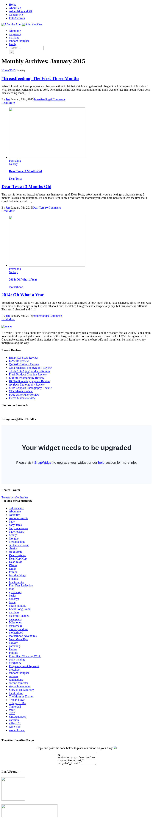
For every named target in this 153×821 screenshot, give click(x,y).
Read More (8, 102)
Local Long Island (20, 609)
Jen (8, 99)
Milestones (15, 622)
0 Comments (57, 99)
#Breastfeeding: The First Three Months (40, 78)
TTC (12, 713)
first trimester (16, 582)
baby (12, 521)
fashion (13, 572)
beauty (13, 535)
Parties (13, 649)
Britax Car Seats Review (23, 357)
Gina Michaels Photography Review (30, 367)
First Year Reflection (21, 585)
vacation (14, 720)
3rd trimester (16, 508)
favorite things (17, 575)
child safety (15, 551)
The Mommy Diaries (21, 696)
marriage (14, 612)
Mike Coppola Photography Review (30, 387)
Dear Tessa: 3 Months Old (25, 171)
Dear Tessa (15, 178)
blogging (14, 538)
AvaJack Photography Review (27, 384)
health (12, 595)
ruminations (16, 679)
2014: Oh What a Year (23, 279)
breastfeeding (42, 99)
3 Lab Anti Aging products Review (29, 371)
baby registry (16, 531)
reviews (13, 676)
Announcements (18, 518)
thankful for (16, 693)
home (12, 602)
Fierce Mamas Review (22, 398)
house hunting (17, 605)
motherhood (16, 287)
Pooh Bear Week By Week (25, 656)
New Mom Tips (18, 639)
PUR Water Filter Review (24, 394)
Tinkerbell (15, 706)
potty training (17, 659)
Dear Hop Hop (18, 558)
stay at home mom (19, 686)
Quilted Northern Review (24, 364)
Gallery (13, 164)
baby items (15, 524)
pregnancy (15, 662)
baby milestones (18, 528)
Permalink (15, 160)
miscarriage (15, 625)
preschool (14, 669)
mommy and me (18, 629)
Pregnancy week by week (24, 666)
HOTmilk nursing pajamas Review (29, 381)
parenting (14, 646)
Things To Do (17, 703)
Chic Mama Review (21, 391)
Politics (13, 652)
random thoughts (19, 672)
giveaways (15, 592)
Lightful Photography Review (26, 377)
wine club (15, 726)
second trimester (18, 683)
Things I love (17, 699)
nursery (13, 642)
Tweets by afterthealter (14, 497)
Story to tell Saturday (21, 689)
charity (13, 548)
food (11, 588)
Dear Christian (17, 555)
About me (15, 511)
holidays (14, 598)
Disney (13, 565)
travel (12, 709)
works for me (17, 730)
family (12, 568)
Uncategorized (17, 716)
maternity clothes (19, 615)
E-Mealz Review (19, 361)
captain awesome (19, 545)
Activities (14, 514)
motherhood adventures (23, 635)
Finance (13, 578)
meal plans (15, 619)
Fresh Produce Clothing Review (28, 374)
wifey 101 (15, 723)
